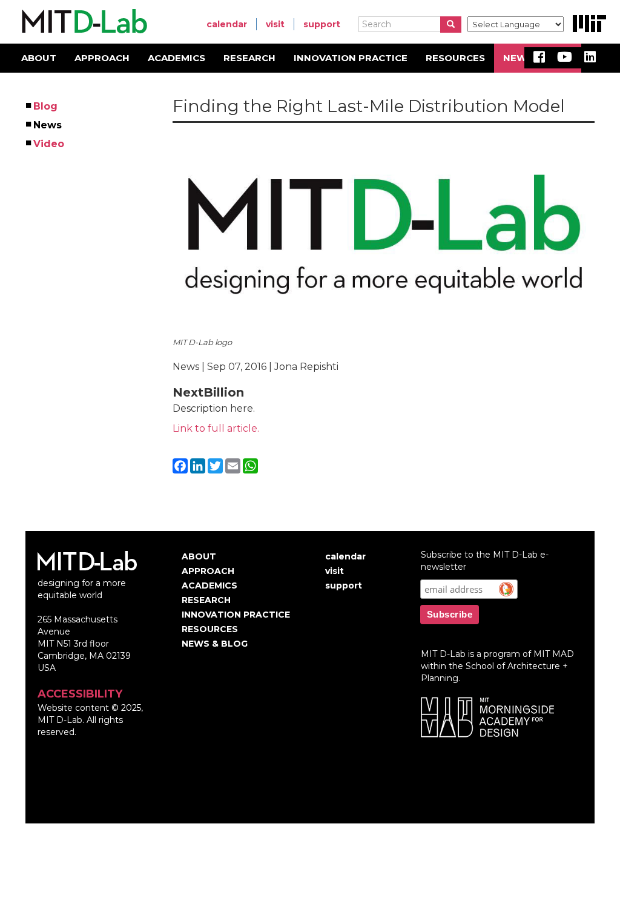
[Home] (82, 22)
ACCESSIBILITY (80, 694)
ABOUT (38, 58)
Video (49, 144)
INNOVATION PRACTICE (350, 58)
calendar (226, 24)
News (48, 125)
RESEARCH (249, 58)
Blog (46, 106)
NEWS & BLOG (215, 643)
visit (275, 24)
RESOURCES (455, 58)
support (321, 24)
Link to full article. (216, 428)
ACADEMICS (176, 58)
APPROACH (102, 58)
